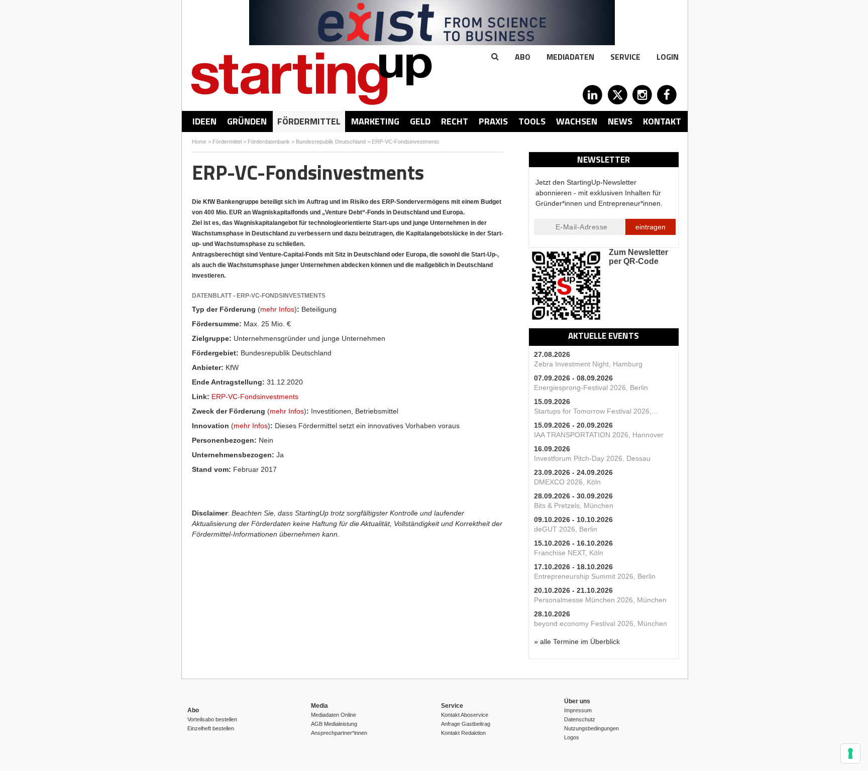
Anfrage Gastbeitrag (465, 724)
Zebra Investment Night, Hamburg (588, 364)
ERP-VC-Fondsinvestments (406, 142)
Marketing (375, 121)
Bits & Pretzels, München (573, 505)
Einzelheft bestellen (210, 728)
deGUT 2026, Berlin (565, 529)
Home (199, 142)
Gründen (247, 121)
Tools (532, 121)
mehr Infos (277, 309)
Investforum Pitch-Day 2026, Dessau (592, 458)
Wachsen (576, 121)
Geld (420, 121)
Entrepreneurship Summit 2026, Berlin (595, 576)
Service (625, 57)
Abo (522, 57)
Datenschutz (579, 719)
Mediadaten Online (333, 715)
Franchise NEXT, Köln (568, 553)
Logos (571, 737)
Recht (454, 121)
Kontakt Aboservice (464, 715)
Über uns (577, 701)
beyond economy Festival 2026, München (600, 623)
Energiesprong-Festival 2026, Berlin (591, 387)
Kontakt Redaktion (463, 733)
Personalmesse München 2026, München (600, 600)
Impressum (578, 710)
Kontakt (662, 121)
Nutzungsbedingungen (591, 728)
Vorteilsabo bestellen (212, 719)
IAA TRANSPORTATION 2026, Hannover (599, 435)
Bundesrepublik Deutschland (331, 142)
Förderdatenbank (269, 142)
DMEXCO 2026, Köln (567, 482)
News (620, 121)
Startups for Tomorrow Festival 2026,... (596, 411)
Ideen (204, 121)
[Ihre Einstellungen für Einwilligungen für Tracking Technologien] (850, 753)
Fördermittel (309, 121)
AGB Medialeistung (334, 724)
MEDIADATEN (570, 57)
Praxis (493, 121)
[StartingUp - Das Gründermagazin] (311, 78)
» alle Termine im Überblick (577, 641)
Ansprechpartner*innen (339, 733)
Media (319, 705)
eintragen (650, 227)
